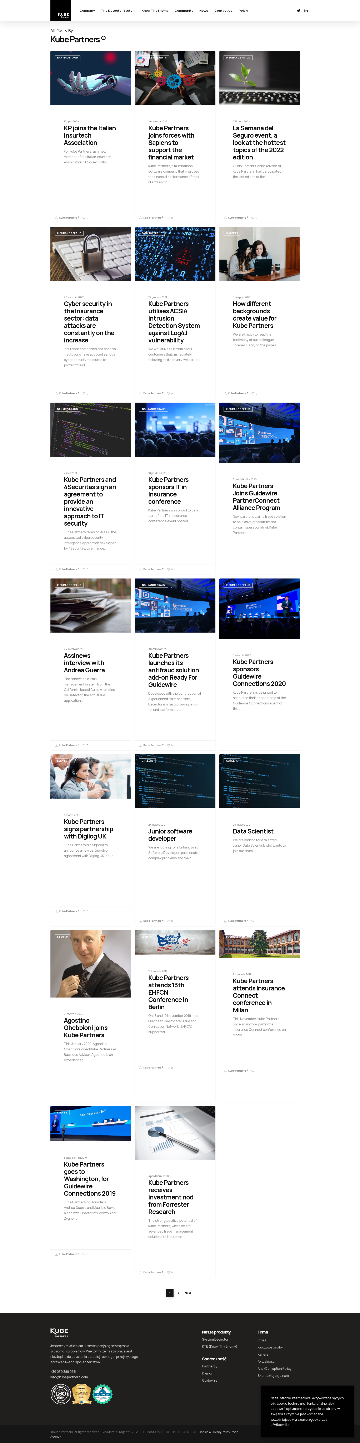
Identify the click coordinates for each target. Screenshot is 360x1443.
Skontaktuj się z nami (273, 1375)
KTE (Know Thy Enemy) (219, 1346)
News (203, 10)
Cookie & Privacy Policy (214, 1432)
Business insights (154, 57)
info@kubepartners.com (69, 1377)
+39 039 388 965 (63, 1371)
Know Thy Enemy (155, 10)
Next (188, 1293)
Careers (232, 233)
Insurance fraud (238, 57)
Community (184, 10)
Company (87, 10)
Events (62, 761)
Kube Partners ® (69, 218)
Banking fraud (67, 57)
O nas (262, 1340)
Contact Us (223, 10)
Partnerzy (209, 1366)
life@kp (62, 936)
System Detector (215, 1339)
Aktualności (266, 1361)
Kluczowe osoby (270, 1347)
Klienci (207, 1373)
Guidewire (210, 1380)
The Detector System (118, 10)
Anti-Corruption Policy (274, 1368)
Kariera (263, 1354)
